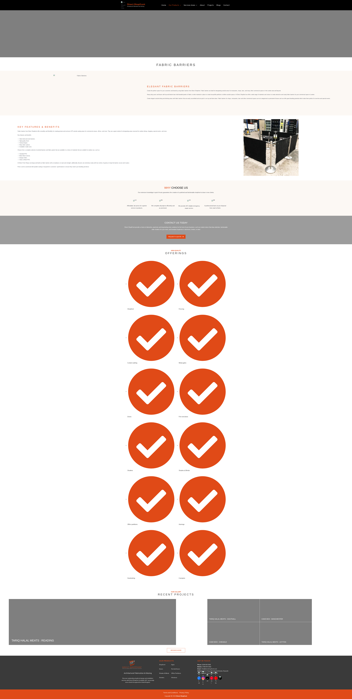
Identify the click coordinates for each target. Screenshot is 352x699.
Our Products (174, 5)
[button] (180, 5)
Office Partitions (176, 673)
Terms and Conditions (170, 693)
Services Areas (189, 5)
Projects (210, 5)
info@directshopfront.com (209, 669)
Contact (226, 5)
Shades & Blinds (164, 673)
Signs (173, 664)
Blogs (218, 5)
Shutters (161, 677)
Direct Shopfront (136, 4)
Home (163, 5)
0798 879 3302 (206, 667)
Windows (174, 677)
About (202, 5)
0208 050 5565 (206, 664)
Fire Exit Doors (175, 669)
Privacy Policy (184, 693)
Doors (161, 669)
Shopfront (162, 664)
